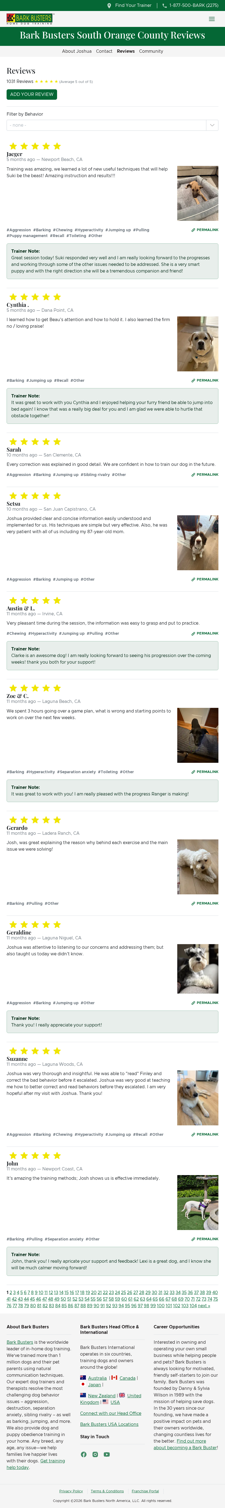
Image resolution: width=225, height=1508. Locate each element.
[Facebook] (83, 1454)
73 (204, 1299)
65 (155, 1299)
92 (108, 1306)
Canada (127, 1378)
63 (142, 1299)
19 (88, 1292)
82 (45, 1306)
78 (20, 1306)
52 (74, 1299)
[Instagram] (95, 1454)
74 (209, 1299)
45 (32, 1299)
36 (190, 1292)
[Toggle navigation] (211, 19)
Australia (97, 1378)
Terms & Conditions (107, 1491)
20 (94, 1292)
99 (153, 1306)
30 (154, 1292)
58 (111, 1299)
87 (76, 1306)
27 (135, 1292)
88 (83, 1306)
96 (134, 1306)
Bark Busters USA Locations (109, 1424)
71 (193, 1299)
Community (151, 51)
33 (172, 1292)
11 (46, 1292)
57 (105, 1299)
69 (181, 1299)
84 (57, 1306)
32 (166, 1292)
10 (41, 1292)
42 (14, 1299)
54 (87, 1299)
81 (39, 1306)
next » (204, 1306)
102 (176, 1306)
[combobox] (18, 125)
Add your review (32, 94)
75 (215, 1299)
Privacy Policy (71, 1491)
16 (72, 1292)
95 (127, 1306)
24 (117, 1292)
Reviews (126, 51)
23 (111, 1292)
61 (130, 1299)
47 (44, 1299)
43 (20, 1299)
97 (140, 1306)
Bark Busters (20, 1342)
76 (9, 1306)
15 (66, 1292)
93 (114, 1306)
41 (9, 1299)
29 (148, 1292)
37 (196, 1292)
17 (77, 1292)
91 (102, 1306)
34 (178, 1292)
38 (202, 1292)
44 (26, 1299)
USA (115, 1402)
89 (89, 1306)
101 (169, 1306)
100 (161, 1306)
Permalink (207, 230)
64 (148, 1299)
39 (208, 1292)
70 (187, 1299)
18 (82, 1292)
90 (96, 1306)
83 (51, 1306)
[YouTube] (106, 1454)
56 (99, 1299)
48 (50, 1299)
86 (70, 1306)
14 (61, 1292)
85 (64, 1306)
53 (80, 1299)
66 (161, 1299)
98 (146, 1306)
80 (33, 1306)
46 (38, 1299)
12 (51, 1292)
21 (100, 1292)
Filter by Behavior (25, 114)
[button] (212, 125)
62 (136, 1299)
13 (56, 1292)
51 (69, 1299)
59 (117, 1299)
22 (105, 1292)
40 (215, 1292)
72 (198, 1299)
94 (121, 1306)
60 (124, 1299)
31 (160, 1292)
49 (57, 1299)
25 (123, 1292)
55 (93, 1299)
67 (167, 1299)
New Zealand (102, 1396)
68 (174, 1299)
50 (63, 1299)
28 (141, 1292)
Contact (104, 51)
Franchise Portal (145, 1491)
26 (129, 1292)
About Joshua (77, 51)
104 (193, 1306)
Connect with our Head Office (110, 1413)
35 (184, 1292)
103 (185, 1306)
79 (26, 1306)
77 (15, 1306)
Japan (94, 1385)
